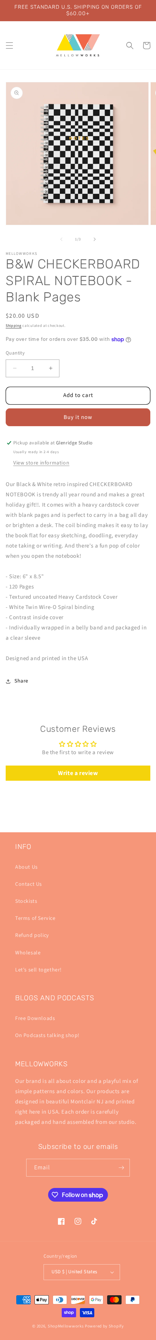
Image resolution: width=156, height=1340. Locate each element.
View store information (41, 463)
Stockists (26, 901)
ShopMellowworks (66, 1326)
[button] (9, 45)
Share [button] (21, 681)
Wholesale (28, 953)
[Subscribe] (121, 1168)
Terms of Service (35, 918)
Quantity (15, 353)
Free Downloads (35, 1018)
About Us (26, 867)
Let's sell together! (38, 970)
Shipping (14, 325)
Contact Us (28, 884)
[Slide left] (61, 239)
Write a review (78, 773)
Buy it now (78, 417)
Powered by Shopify (104, 1326)
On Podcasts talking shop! (47, 1035)
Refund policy (32, 935)
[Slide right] (94, 239)
